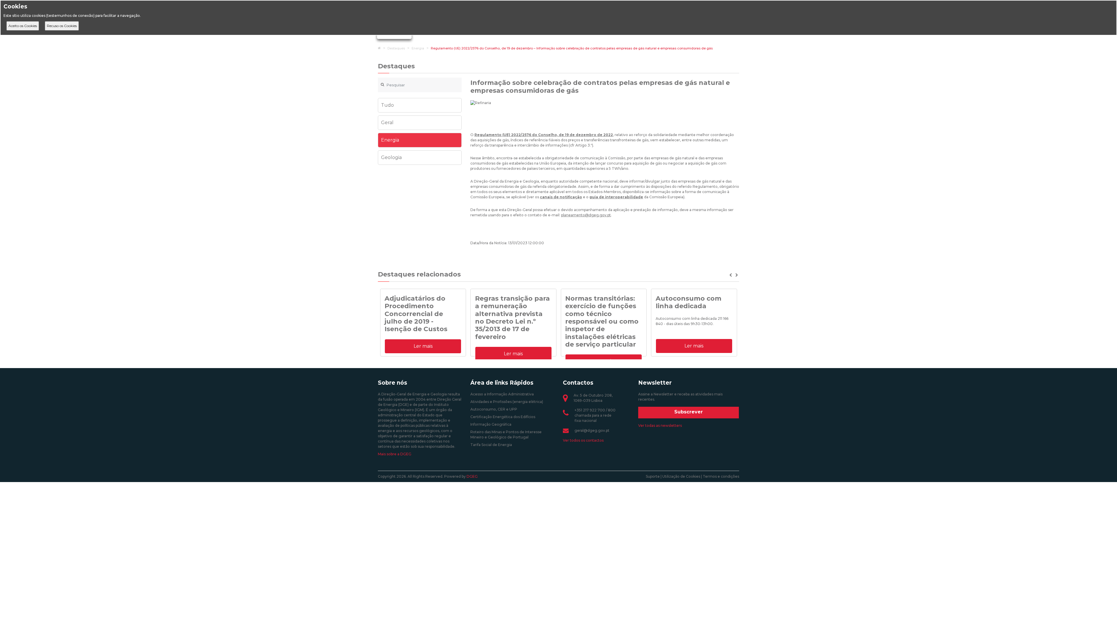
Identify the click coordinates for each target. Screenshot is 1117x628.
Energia (418, 48)
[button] (731, 275)
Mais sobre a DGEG (394, 454)
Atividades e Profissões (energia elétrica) (506, 401)
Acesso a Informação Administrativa (502, 394)
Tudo (387, 105)
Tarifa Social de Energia (491, 445)
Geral (387, 122)
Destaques (396, 48)
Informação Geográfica (490, 424)
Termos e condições (721, 476)
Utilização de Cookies (681, 476)
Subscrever (688, 412)
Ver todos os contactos (583, 440)
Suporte (653, 476)
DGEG (472, 476)
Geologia (391, 157)
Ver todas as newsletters (660, 425)
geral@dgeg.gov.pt (591, 430)
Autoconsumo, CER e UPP (493, 409)
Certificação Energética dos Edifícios (502, 417)
